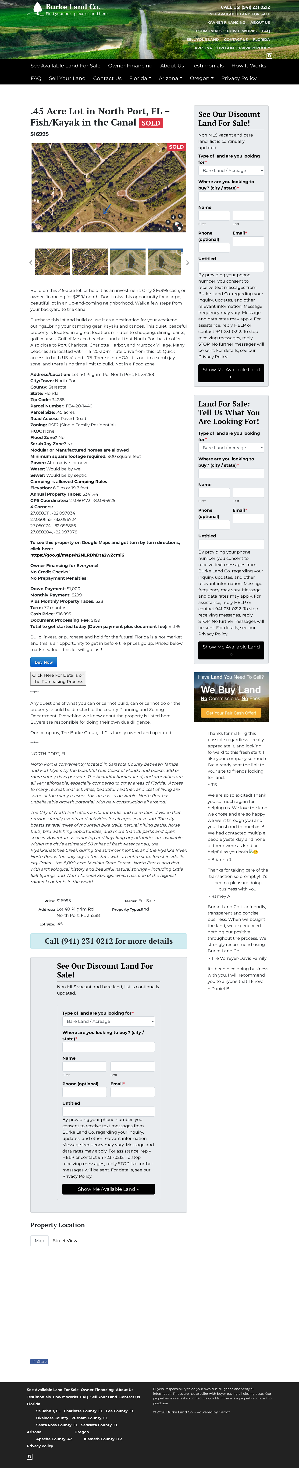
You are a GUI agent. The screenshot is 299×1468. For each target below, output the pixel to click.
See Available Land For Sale (240, 14)
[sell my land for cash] (231, 697)
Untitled (71, 1103)
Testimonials (208, 31)
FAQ (266, 31)
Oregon (225, 48)
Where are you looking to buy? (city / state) (103, 1035)
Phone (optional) (80, 1083)
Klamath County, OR (103, 1439)
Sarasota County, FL (99, 1425)
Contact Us (236, 39)
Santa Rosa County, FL (57, 1425)
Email (117, 1083)
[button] (30, 263)
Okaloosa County (52, 1418)
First (66, 1075)
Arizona (203, 48)
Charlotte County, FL (83, 1411)
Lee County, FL (120, 1411)
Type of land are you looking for (98, 1013)
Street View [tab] (65, 1240)
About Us (260, 22)
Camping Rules (90, 481)
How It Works (242, 31)
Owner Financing (226, 22)
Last (113, 1075)
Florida (261, 39)
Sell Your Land (203, 39)
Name (68, 1058)
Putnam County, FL (89, 1418)
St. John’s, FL (48, 1411)
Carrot (224, 1412)
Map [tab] (39, 1240)
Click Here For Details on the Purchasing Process (58, 678)
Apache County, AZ (54, 1439)
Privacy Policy (254, 48)
